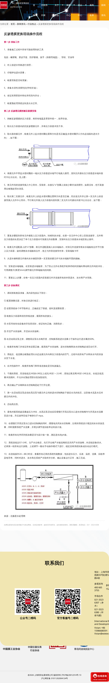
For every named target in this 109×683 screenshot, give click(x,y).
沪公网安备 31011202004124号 (54, 678)
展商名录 (92, 10)
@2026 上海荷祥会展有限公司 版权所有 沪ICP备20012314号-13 (54, 675)
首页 (34, 10)
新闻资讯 (21, 23)
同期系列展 (44, 10)
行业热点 (32, 23)
